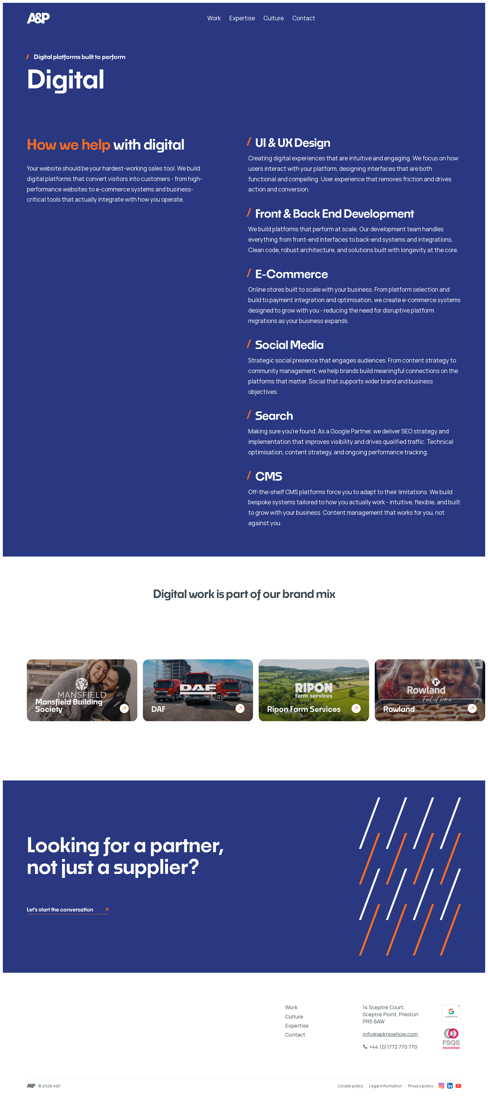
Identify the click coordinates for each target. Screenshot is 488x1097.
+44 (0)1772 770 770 (390, 1046)
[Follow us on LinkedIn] (450, 1086)
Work (214, 18)
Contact (303, 18)
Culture (273, 18)
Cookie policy (350, 1086)
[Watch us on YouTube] (458, 1086)
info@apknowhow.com (390, 1034)
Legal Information (385, 1086)
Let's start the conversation (60, 910)
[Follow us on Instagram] (441, 1086)
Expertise (242, 18)
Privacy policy (420, 1086)
